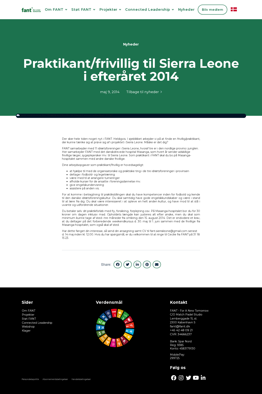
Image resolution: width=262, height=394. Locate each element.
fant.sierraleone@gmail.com (168, 231)
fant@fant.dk (180, 326)
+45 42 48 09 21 (181, 330)
